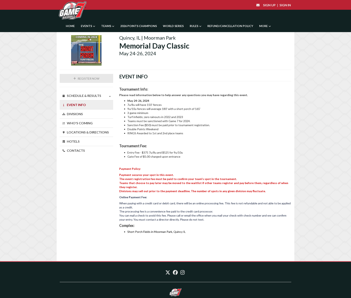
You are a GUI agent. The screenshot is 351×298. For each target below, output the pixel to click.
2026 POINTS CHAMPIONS (138, 26)
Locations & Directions (87, 132)
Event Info (76, 105)
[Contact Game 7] (258, 5)
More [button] (263, 26)
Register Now (88, 78)
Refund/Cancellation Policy (230, 26)
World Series (173, 26)
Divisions (74, 114)
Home (70, 26)
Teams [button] (106, 26)
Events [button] (87, 26)
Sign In (285, 5)
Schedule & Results (83, 96)
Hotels (73, 141)
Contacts (75, 150)
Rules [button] (194, 26)
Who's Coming (79, 123)
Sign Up (269, 5)
